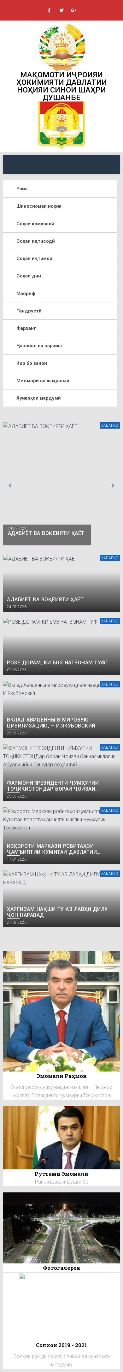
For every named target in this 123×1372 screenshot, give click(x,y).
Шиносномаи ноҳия (39, 206)
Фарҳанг (26, 328)
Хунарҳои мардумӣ (38, 398)
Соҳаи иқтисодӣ (35, 241)
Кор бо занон (31, 363)
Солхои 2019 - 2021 (61, 1345)
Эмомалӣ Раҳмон (62, 1075)
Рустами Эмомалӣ (61, 1173)
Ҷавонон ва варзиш (39, 345)
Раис (22, 189)
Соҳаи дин (28, 276)
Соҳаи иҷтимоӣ (34, 258)
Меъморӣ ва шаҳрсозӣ (42, 380)
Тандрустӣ (29, 311)
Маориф (25, 293)
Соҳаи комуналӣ (35, 224)
